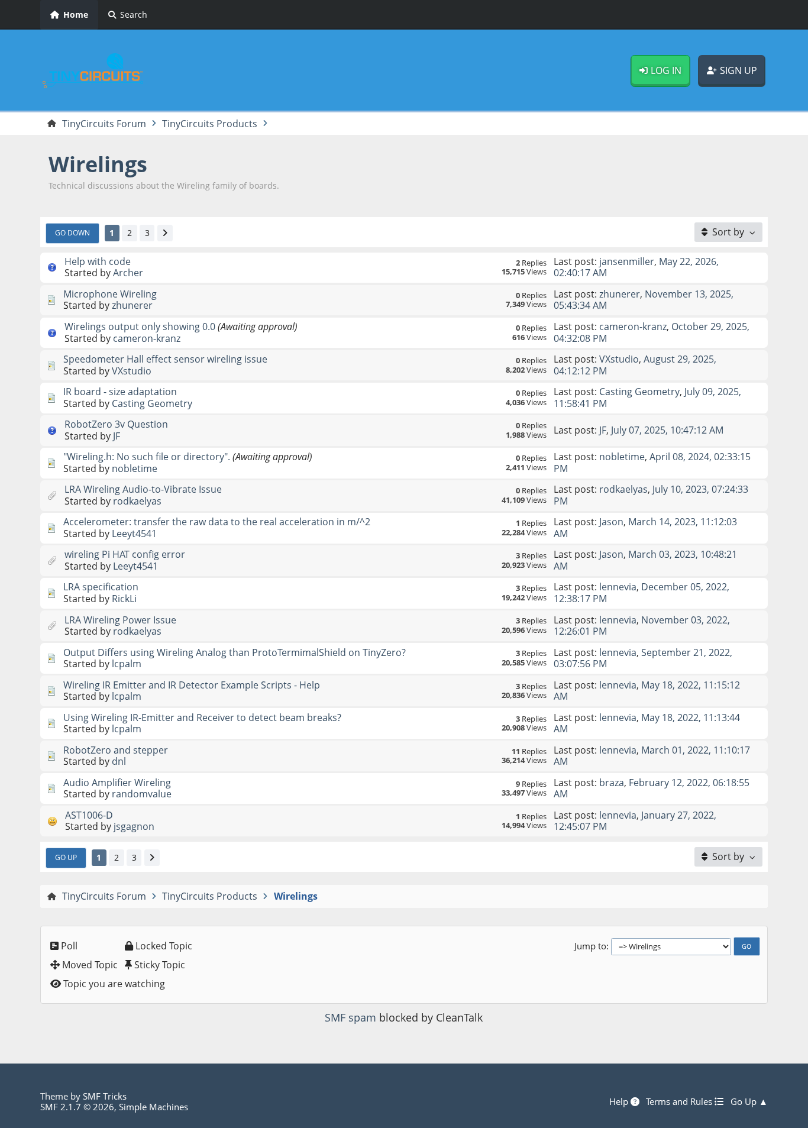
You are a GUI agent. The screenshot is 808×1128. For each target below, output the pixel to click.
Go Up (66, 857)
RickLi (124, 598)
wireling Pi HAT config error (124, 554)
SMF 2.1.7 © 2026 (77, 1107)
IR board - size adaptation (120, 391)
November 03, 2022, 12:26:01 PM (642, 625)
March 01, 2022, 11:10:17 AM (652, 756)
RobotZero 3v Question (116, 424)
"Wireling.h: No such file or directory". (146, 456)
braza (611, 782)
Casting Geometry (152, 403)
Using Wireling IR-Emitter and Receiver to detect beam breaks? (202, 717)
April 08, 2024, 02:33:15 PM (652, 462)
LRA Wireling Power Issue (120, 619)
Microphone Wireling (110, 293)
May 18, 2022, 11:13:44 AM (647, 723)
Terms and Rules (680, 1101)
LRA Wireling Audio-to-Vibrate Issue (143, 489)
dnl (119, 761)
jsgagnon (134, 826)
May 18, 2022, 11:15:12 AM (647, 690)
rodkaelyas (137, 501)
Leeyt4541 (134, 533)
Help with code (97, 261)
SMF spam (350, 1017)
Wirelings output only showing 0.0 (139, 326)
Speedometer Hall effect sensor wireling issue (165, 359)
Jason (611, 521)
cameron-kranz (146, 338)
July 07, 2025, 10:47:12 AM (667, 430)
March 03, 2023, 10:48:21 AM (645, 560)
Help (620, 1101)
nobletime (134, 468)
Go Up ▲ (749, 1101)
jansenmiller (626, 261)
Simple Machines (153, 1107)
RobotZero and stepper (115, 750)
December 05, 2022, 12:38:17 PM (641, 592)
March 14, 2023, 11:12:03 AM (645, 527)
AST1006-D (89, 815)
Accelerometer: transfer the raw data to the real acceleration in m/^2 (216, 521)
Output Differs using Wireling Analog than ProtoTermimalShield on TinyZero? (234, 652)
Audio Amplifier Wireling (117, 782)
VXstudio (131, 370)
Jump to (590, 946)
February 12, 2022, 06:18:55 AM (651, 788)
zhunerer (132, 305)
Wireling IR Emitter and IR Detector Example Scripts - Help (191, 684)
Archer (128, 272)
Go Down (72, 232)
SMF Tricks (105, 1096)
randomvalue (142, 793)
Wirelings (98, 164)
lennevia (617, 586)
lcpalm (126, 663)
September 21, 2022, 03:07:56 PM (643, 658)
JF (116, 435)
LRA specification (100, 586)
